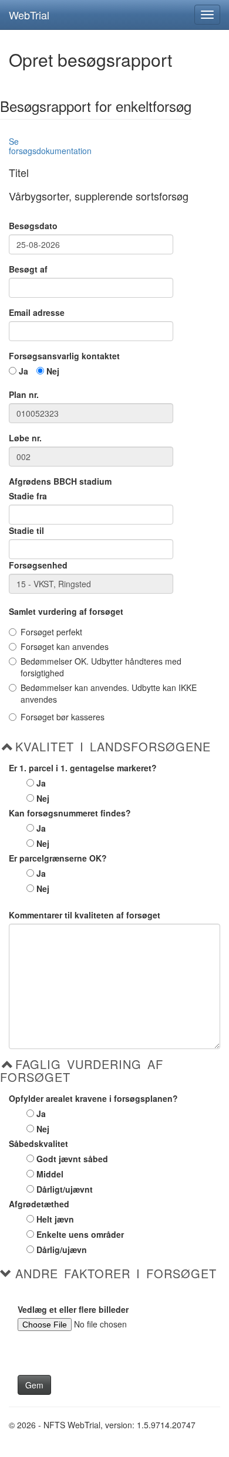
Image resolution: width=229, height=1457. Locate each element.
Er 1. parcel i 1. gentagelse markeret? (83, 768)
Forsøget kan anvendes (65, 646)
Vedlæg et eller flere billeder (73, 1309)
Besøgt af (28, 269)
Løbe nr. (25, 438)
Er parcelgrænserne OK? (58, 858)
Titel (19, 173)
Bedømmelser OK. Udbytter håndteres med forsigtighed (101, 667)
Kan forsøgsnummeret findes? (70, 813)
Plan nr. (24, 394)
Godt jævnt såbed (72, 1159)
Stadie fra (28, 496)
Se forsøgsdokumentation (50, 145)
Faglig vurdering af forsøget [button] (81, 1071)
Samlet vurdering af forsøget (66, 611)
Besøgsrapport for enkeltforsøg (95, 107)
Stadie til (26, 530)
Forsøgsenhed (38, 565)
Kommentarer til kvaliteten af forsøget (84, 915)
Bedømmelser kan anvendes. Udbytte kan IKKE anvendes (109, 693)
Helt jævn (55, 1219)
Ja (23, 371)
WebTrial (29, 14)
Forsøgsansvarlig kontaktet (64, 356)
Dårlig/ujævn (61, 1249)
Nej (52, 371)
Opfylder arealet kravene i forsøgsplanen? (93, 1098)
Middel (49, 1174)
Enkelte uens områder (80, 1234)
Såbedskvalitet (38, 1143)
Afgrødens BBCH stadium (60, 481)
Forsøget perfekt (51, 632)
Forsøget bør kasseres (63, 717)
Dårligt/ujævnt (64, 1189)
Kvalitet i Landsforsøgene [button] (113, 746)
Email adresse (37, 312)
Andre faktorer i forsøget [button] (116, 1273)
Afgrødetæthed (39, 1204)
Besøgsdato (33, 226)
